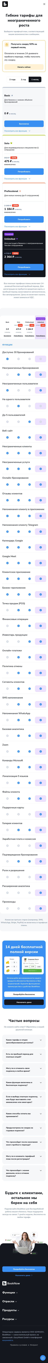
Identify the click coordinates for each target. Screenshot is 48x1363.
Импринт (34, 1345)
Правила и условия (18, 1345)
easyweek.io (7, 1340)
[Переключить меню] (44, 4)
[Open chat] (43, 1358)
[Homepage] (14, 4)
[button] (24, 1041)
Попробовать (18, 336)
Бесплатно (7, 336)
